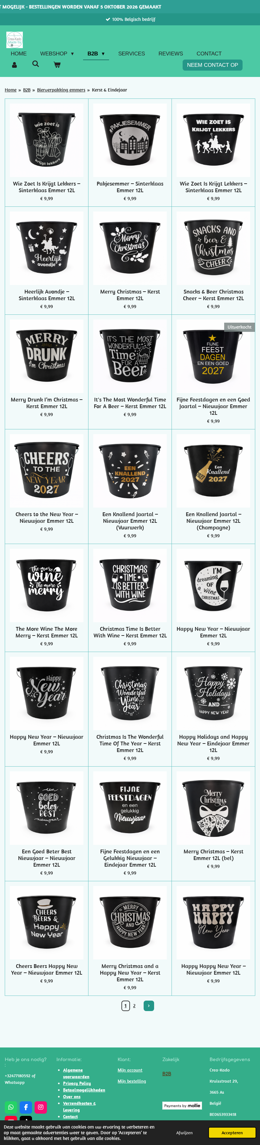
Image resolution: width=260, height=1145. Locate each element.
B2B (26, 90)
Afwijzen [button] (184, 1133)
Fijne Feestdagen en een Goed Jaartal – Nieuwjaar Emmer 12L (213, 406)
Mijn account (130, 1070)
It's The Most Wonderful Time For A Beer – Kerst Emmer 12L (130, 402)
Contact (70, 1116)
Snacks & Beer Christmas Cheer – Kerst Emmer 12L (213, 294)
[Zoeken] (36, 64)
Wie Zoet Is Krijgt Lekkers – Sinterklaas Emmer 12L (46, 186)
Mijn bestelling (132, 1081)
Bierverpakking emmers (61, 90)
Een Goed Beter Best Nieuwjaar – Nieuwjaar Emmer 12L (46, 858)
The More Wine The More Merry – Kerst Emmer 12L (47, 632)
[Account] (14, 65)
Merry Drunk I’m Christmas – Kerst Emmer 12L (46, 402)
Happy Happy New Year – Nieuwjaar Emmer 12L (213, 969)
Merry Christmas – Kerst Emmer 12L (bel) (214, 854)
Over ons (72, 1096)
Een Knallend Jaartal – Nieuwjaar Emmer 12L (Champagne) (213, 521)
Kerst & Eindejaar (109, 90)
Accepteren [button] (232, 1133)
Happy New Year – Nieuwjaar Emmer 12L (213, 632)
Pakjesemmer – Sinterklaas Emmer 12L (130, 186)
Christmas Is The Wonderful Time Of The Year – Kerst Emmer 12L (130, 743)
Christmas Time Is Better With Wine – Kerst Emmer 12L (130, 632)
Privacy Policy (77, 1083)
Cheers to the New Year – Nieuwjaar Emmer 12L (47, 517)
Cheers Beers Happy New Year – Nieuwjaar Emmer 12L (46, 969)
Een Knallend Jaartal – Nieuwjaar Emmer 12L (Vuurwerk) (130, 521)
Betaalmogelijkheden (84, 1090)
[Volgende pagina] (149, 1006)
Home (10, 90)
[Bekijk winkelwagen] (57, 65)
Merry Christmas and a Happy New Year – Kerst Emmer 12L (130, 973)
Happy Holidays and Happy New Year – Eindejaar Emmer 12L (213, 743)
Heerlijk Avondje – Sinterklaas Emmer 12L (47, 294)
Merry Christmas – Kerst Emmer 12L (130, 294)
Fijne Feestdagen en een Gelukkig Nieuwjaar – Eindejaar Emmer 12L (130, 858)
